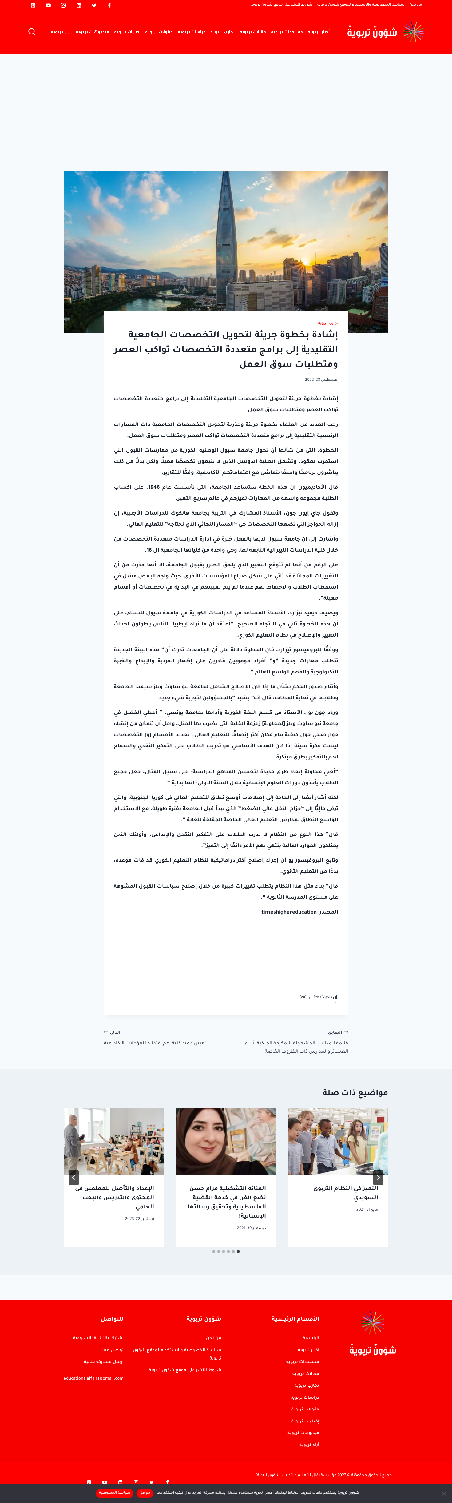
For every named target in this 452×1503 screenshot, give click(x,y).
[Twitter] (94, 5)
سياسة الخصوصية (114, 1493)
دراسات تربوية (192, 32)
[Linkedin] (78, 5)
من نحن (415, 5)
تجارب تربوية (222, 32)
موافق (145, 1493)
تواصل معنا (112, 1350)
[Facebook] (109, 5)
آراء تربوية (61, 32)
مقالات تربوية (253, 32)
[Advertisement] (226, 100)
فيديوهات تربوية (92, 32)
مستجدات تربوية (287, 32)
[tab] (238, 1251)
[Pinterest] (33, 5)
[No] (444, 1493)
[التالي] (74, 1177)
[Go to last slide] (378, 1177)
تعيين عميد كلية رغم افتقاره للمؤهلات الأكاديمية (155, 1038)
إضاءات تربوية (127, 32)
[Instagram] (63, 5)
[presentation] (338, 1141)
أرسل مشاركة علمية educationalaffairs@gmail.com (94, 1370)
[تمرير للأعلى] (420, 1325)
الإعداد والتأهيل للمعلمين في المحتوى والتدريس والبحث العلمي (114, 1198)
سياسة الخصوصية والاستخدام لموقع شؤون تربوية (361, 5)
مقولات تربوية (159, 32)
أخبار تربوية (318, 32)
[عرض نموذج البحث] (32, 32)
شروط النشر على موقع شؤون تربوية (281, 5)
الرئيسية (311, 1338)
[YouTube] (48, 5)
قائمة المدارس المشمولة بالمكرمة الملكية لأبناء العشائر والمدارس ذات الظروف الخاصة (296, 1043)
